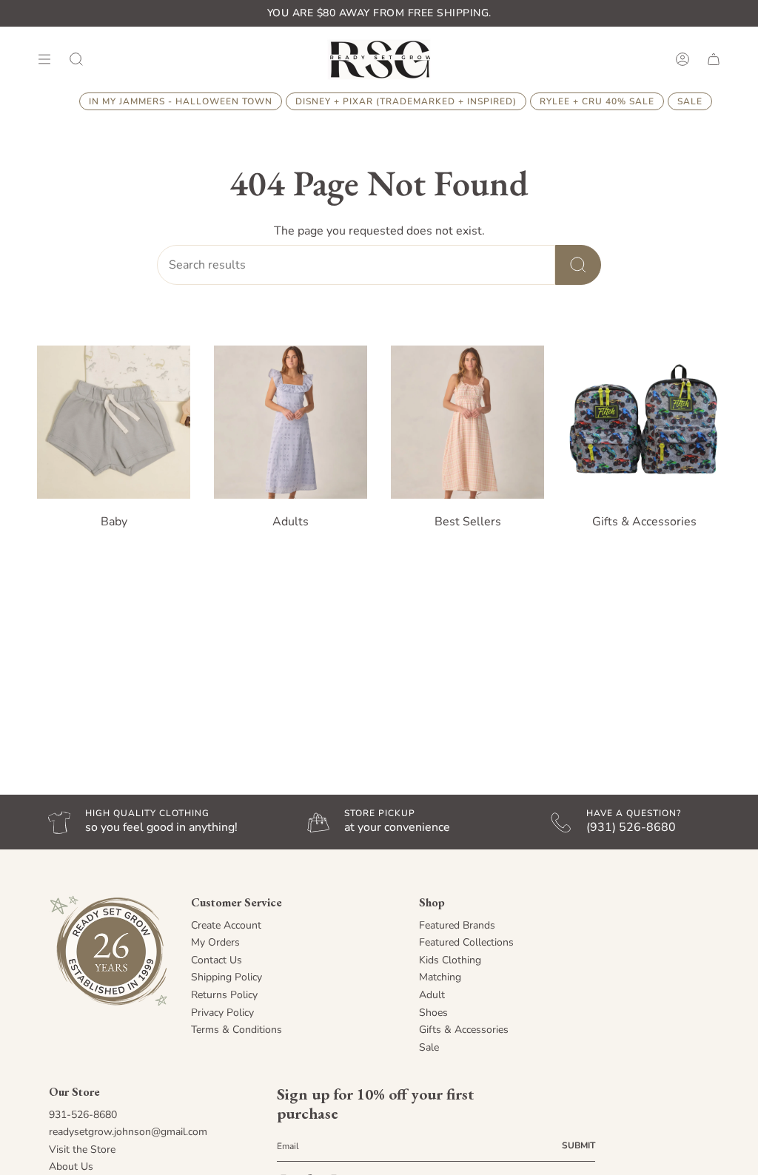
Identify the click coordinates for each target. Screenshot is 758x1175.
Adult (432, 995)
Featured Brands (457, 925)
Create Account (226, 925)
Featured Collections (466, 942)
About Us (71, 1166)
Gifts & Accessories (464, 1030)
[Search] (578, 265)
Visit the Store (82, 1149)
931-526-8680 (83, 1115)
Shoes (433, 1013)
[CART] (713, 59)
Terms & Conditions (236, 1030)
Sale (429, 1047)
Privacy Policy (222, 1013)
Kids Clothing (450, 960)
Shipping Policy (226, 977)
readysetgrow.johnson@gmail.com (128, 1132)
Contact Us (216, 960)
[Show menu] (44, 59)
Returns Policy (224, 995)
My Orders (215, 942)
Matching (440, 977)
